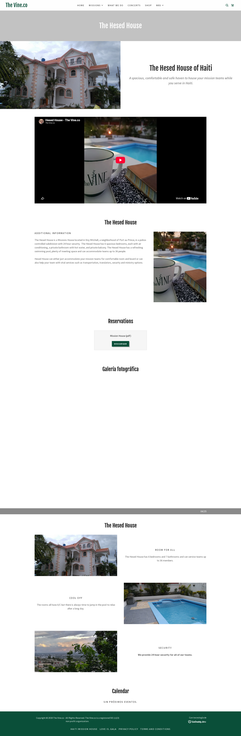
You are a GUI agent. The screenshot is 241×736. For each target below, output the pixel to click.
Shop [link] (148, 5)
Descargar (120, 344)
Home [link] (80, 5)
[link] (34, 6)
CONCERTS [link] (134, 5)
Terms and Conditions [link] (155, 729)
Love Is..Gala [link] (108, 729)
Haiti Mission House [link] (84, 729)
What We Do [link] (115, 5)
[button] (96, 5)
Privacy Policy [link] (128, 729)
